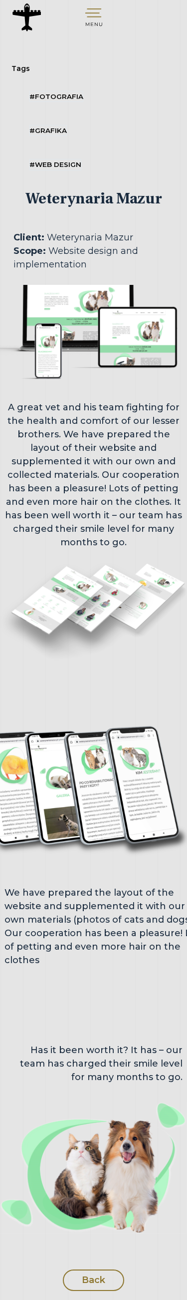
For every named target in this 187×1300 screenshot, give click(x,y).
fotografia (56, 96)
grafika (48, 130)
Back (93, 1280)
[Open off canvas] (94, 17)
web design (55, 164)
